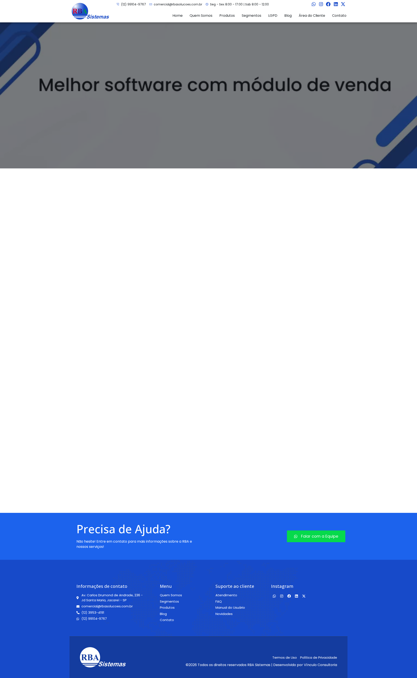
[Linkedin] (336, 4)
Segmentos (251, 15)
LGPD (272, 15)
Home (177, 15)
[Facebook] (328, 4)
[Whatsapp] (313, 4)
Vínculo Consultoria (320, 664)
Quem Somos (201, 15)
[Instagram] (321, 4)
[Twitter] (343, 4)
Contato (339, 15)
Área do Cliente (312, 15)
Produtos (227, 15)
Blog (288, 15)
